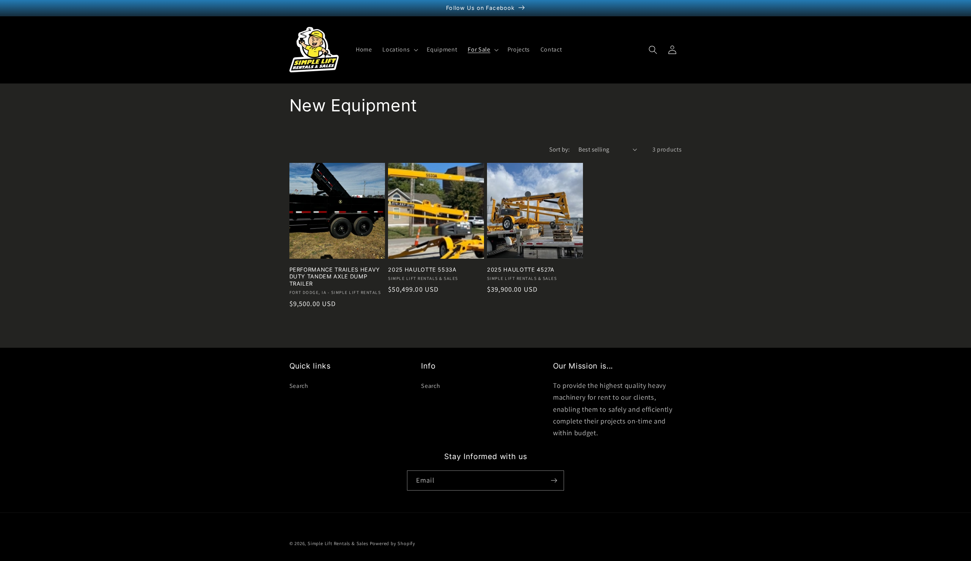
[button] (399, 50)
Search (298, 386)
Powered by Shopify (393, 543)
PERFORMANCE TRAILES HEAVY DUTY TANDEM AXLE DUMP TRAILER (334, 276)
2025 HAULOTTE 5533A (422, 269)
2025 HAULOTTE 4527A (521, 269)
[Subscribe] (554, 480)
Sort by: (559, 149)
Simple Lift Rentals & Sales (338, 543)
